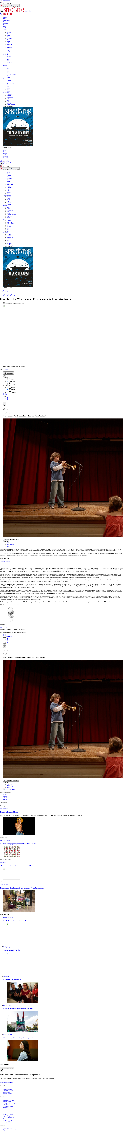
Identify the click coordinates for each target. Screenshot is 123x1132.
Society (9, 58)
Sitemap (5, 1107)
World (8, 59)
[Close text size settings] (4, 376)
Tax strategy (6, 1104)
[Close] (1, 1070)
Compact (12, 387)
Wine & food (10, 83)
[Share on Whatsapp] (7, 401)
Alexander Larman (5, 840)
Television (9, 76)
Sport (8, 88)
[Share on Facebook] (7, 398)
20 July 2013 (6, 369)
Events (5, 25)
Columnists (10, 97)
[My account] (30, 11)
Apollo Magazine (8, 1116)
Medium (13, 381)
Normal (13, 389)
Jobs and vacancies (8, 1106)
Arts (8, 67)
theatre (5, 799)
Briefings (5, 23)
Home (5, 17)
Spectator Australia (8, 1114)
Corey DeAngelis (5, 561)
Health (8, 91)
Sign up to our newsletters (10, 1130)
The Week (9, 94)
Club (4, 26)
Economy (9, 62)
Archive (5, 28)
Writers (5, 19)
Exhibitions (10, 70)
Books (8, 68)
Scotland (9, 64)
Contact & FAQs (7, 1089)
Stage (8, 77)
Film (8, 71)
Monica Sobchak (7, 1034)
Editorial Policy (7, 1093)
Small (11, 379)
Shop (4, 29)
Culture (9, 35)
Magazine (9, 38)
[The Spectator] (14, 11)
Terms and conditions (9, 1103)
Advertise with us (8, 1090)
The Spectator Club (8, 1122)
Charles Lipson (7, 1005)
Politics (9, 32)
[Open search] (1, 161)
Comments (9, 395)
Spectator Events (7, 1120)
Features (9, 95)
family (5, 796)
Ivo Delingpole (4, 808)
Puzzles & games (11, 104)
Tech (8, 36)
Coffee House (7, 55)
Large (13, 384)
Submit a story (7, 1092)
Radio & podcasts (11, 74)
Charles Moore (4, 884)
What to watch (10, 82)
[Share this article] (4, 403)
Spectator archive (7, 1119)
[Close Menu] (1, 163)
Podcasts (5, 22)
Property (9, 86)
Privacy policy (7, 1101)
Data (8, 61)
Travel (8, 85)
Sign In (27, 11)
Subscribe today (7, 1128)
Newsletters (6, 20)
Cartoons (9, 103)
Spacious (14, 392)
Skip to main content (5, 0)
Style (8, 89)
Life (4, 79)
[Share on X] (7, 399)
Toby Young (3, 627)
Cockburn (9, 33)
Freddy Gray (6, 947)
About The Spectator (8, 1100)
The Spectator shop (8, 1117)
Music (8, 73)
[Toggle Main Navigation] (1, 11)
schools (5, 798)
